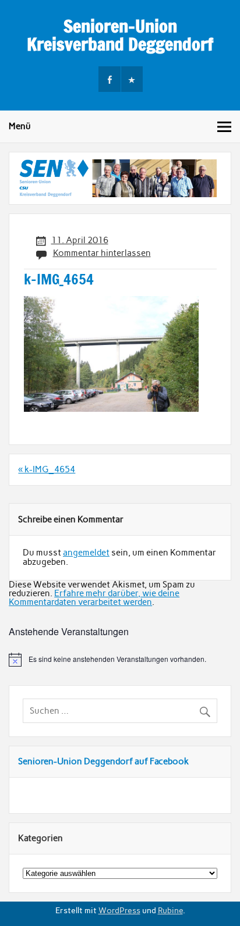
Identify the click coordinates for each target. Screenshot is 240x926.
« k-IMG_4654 (46, 469)
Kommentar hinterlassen (102, 253)
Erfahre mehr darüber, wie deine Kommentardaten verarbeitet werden (94, 597)
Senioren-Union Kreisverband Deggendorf (120, 34)
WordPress (119, 910)
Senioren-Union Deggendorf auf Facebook (103, 761)
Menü (20, 126)
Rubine (170, 910)
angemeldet (86, 552)
